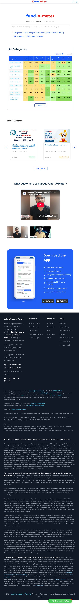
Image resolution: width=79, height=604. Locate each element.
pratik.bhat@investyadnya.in (48, 393)
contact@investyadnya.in (36, 391)
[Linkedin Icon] (14, 378)
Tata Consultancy (14, 575)
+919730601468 (57, 391)
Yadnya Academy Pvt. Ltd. (21, 594)
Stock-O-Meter (34, 327)
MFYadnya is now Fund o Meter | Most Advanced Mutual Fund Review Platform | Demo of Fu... (23, 146)
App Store (60, 395)
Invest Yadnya (39, 585)
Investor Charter (65, 341)
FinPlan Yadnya (34, 338)
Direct (69, 54)
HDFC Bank (23, 575)
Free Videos (51, 334)
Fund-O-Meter (33, 330)
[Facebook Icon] (10, 378)
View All (39, 105)
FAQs (49, 338)
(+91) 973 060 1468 (14, 365)
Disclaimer (63, 323)
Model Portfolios (34, 323)
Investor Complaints (66, 338)
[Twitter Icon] (18, 378)
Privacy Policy (64, 327)
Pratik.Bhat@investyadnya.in (35, 405)
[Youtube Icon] (5, 378)
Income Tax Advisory (36, 334)
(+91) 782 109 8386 (14, 368)
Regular (58, 54)
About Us (50, 323)
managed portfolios (60, 579)
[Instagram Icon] (5, 381)
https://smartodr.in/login (19, 409)
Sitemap (62, 334)
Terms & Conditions (66, 330)
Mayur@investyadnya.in (38, 403)
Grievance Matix (65, 345)
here (22, 395)
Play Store (52, 395)
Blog (48, 330)
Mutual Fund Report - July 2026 (56, 145)
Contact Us (51, 327)
